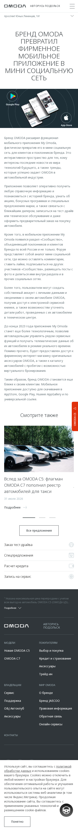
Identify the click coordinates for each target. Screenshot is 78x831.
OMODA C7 (12, 658)
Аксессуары (47, 666)
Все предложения (39, 530)
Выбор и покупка (51, 650)
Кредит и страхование (55, 658)
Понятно (17, 822)
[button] (29, 517)
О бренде (46, 693)
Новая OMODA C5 (17, 650)
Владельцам (12, 685)
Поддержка (12, 701)
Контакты (11, 735)
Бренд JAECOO (49, 701)
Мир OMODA (47, 685)
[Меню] (72, 6)
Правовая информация (55, 708)
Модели (9, 643)
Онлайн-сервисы (50, 724)
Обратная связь (50, 716)
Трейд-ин (45, 674)
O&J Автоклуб (14, 708)
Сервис (9, 693)
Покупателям (48, 643)
